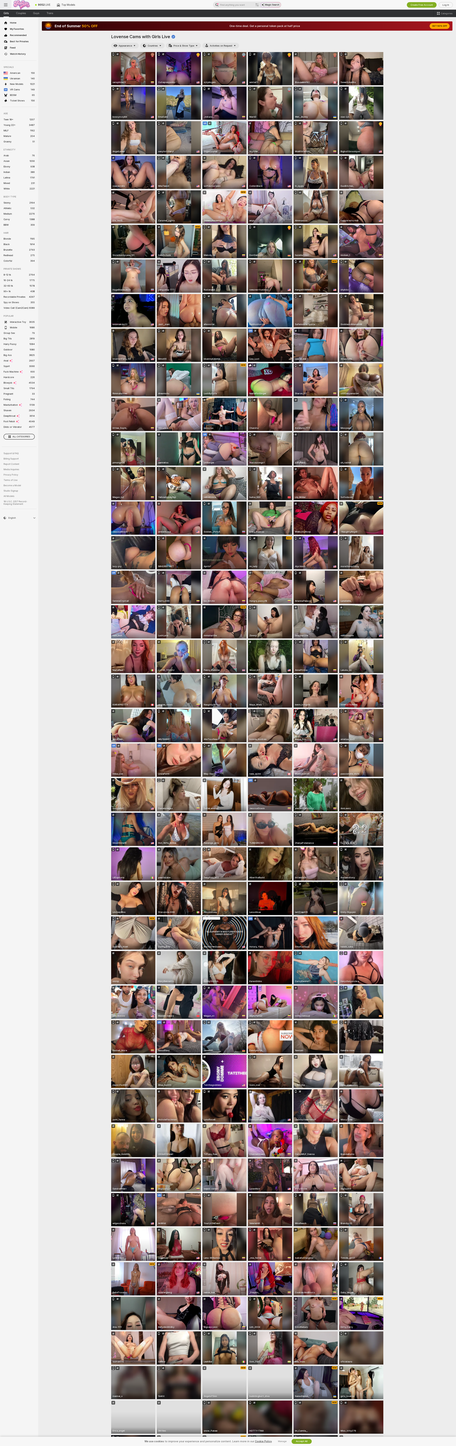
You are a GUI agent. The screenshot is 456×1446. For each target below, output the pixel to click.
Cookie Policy (263, 1441)
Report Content (11, 464)
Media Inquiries (11, 469)
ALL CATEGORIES (21, 436)
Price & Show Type (183, 45)
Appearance (125, 45)
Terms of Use (10, 480)
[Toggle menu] (5, 5)
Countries (153, 45)
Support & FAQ (11, 453)
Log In (445, 5)
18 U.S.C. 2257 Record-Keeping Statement (15, 502)
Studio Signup (11, 491)
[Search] (257, 4)
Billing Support (11, 459)
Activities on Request (221, 45)
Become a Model (12, 485)
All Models (9, 496)
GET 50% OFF (439, 26)
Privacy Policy (11, 475)
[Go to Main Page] (21, 5)
